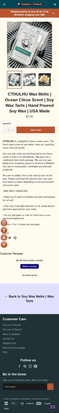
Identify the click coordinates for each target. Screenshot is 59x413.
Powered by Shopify (40, 398)
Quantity (7, 124)
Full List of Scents (12, 324)
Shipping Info (9, 343)
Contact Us (8, 338)
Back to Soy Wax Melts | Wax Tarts (31, 299)
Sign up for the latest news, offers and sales (25, 379)
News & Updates (11, 334)
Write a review (29, 266)
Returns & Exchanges (14, 347)
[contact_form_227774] (52, 406)
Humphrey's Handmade (20, 398)
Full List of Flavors (12, 329)
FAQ (5, 352)
